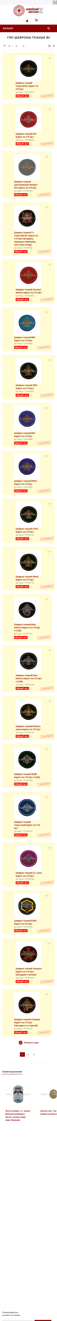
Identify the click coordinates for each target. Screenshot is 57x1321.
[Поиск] (48, 28)
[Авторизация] (27, 20)
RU (55, 2)
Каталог (8, 28)
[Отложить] (49, 58)
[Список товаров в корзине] (36, 20)
